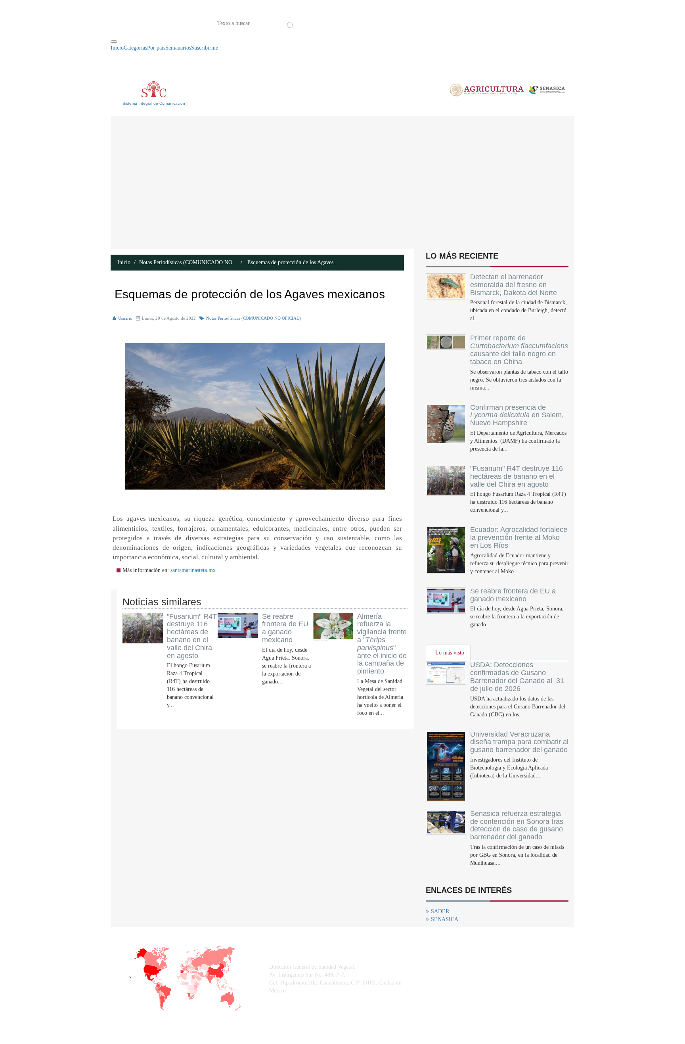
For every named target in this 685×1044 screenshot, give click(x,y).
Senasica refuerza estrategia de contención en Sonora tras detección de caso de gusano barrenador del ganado (516, 825)
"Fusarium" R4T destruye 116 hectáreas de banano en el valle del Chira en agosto (192, 636)
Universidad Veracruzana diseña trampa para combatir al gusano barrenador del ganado (519, 742)
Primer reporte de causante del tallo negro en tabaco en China (519, 349)
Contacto (378, 22)
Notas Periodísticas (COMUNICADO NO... (188, 262)
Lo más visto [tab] (449, 653)
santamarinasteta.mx (193, 570)
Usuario (125, 318)
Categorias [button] (135, 48)
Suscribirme (204, 48)
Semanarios (178, 48)
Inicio (308, 22)
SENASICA (444, 919)
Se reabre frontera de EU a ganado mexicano (285, 628)
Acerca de (340, 22)
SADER (440, 911)
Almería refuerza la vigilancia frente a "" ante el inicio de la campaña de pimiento (382, 644)
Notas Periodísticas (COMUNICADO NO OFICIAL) (253, 318)
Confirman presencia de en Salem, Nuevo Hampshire (517, 415)
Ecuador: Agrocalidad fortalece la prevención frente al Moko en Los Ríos (518, 537)
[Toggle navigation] (114, 41)
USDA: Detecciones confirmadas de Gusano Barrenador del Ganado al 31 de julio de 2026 (517, 676)
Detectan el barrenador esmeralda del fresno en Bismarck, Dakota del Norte (513, 285)
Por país (156, 48)
